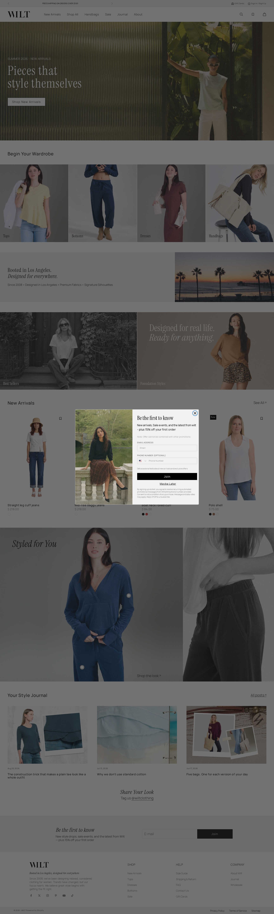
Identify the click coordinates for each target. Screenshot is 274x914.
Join (167, 476)
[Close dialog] (195, 413)
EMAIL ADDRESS (145, 442)
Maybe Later (168, 484)
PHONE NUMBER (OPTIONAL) (151, 455)
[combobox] (142, 461)
